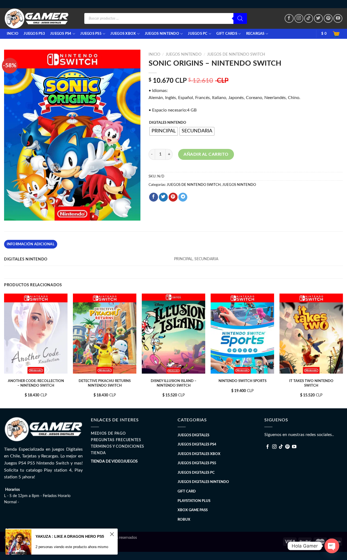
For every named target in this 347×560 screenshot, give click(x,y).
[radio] (164, 131)
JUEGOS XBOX (123, 33)
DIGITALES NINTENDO (167, 123)
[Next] (343, 350)
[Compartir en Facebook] (153, 197)
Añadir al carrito (206, 154)
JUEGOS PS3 (34, 33)
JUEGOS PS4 (61, 33)
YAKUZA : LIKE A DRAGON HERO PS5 (70, 536)
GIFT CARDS (226, 33)
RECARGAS (255, 33)
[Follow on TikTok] (308, 18)
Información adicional (30, 244)
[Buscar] (240, 18)
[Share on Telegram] (182, 197)
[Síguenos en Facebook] (289, 18)
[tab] (30, 244)
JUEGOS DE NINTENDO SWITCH (236, 54)
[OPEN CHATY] (331, 546)
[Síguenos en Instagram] (298, 18)
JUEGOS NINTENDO (162, 33)
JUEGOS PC (197, 33)
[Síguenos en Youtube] (337, 18)
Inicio (154, 54)
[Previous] (4, 350)
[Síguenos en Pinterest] (328, 18)
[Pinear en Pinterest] (173, 197)
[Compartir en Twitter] (163, 197)
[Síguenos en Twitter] (318, 18)
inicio (13, 33)
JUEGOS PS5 (91, 33)
